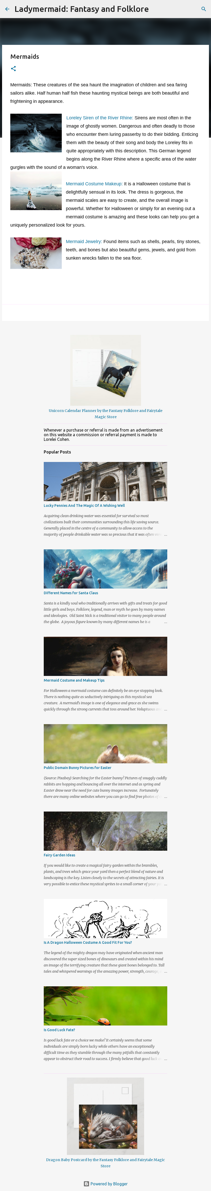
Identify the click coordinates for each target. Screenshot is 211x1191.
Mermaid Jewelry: (84, 241)
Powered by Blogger (109, 1183)
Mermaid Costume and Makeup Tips (74, 680)
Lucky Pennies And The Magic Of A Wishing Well (84, 505)
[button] (13, 68)
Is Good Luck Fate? (59, 1030)
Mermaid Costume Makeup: (94, 183)
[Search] (156, 9)
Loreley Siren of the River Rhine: (100, 117)
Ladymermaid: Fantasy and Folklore (81, 8)
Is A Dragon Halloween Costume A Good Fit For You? (88, 942)
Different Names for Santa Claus (71, 593)
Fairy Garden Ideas (59, 855)
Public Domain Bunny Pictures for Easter (77, 768)
